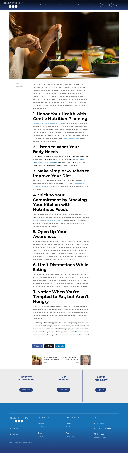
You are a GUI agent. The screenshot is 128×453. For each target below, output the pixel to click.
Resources (82, 5)
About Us (38, 5)
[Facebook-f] (10, 434)
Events (73, 5)
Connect (92, 5)
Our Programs (50, 5)
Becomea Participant (26, 378)
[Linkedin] (17, 434)
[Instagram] (13, 434)
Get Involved (63, 5)
